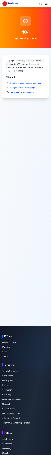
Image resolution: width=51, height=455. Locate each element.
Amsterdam (7, 439)
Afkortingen (7, 394)
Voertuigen (7, 389)
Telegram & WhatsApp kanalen (16, 422)
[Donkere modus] (40, 3)
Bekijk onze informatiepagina (23, 87)
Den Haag (6, 448)
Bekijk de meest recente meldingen (25, 83)
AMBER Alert (8, 408)
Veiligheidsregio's (10, 371)
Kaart (4, 351)
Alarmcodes (7, 375)
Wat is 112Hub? (9, 342)
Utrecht (5, 453)
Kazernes (6, 385)
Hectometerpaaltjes (11, 413)
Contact (5, 356)
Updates (6, 347)
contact (9, 70)
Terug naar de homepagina (22, 92)
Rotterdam (7, 443)
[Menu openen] (46, 3)
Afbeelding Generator (12, 418)
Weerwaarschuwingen (12, 399)
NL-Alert (6, 404)
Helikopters (7, 380)
